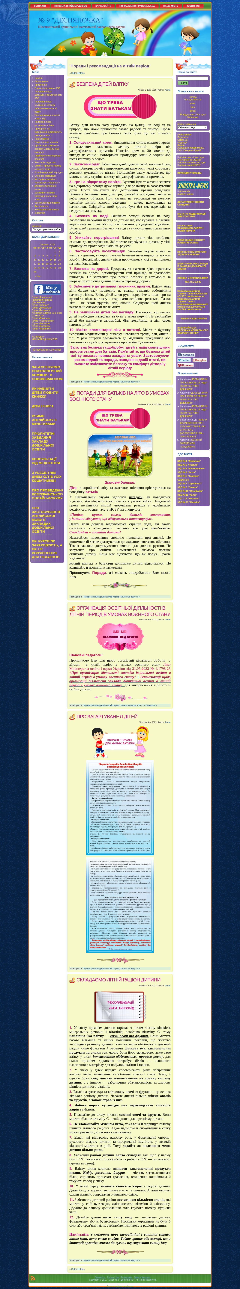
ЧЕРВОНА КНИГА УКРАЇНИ (46, 350)
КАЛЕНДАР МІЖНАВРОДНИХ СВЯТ (44, 338)
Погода (193, 97)
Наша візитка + (42, 138)
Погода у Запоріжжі (196, 116)
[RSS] (33, 1279)
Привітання (40, 85)
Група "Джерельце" (42, 307)
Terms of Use (113, 1277)
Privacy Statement (142, 1277)
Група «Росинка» (41, 310)
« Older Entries (77, 73)
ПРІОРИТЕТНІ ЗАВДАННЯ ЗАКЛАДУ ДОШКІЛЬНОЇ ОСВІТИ (43, 441)
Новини (38, 78)
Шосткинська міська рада (190, 157)
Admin (167, 90)
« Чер (38, 276)
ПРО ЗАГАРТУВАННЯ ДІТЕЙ (106, 716)
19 (43, 264)
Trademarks (126, 1277)
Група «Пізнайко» (41, 328)
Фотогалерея (41, 206)
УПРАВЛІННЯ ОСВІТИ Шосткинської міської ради (191, 161)
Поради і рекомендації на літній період (101, 382)
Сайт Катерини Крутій (189, 150)
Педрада (182, 142)
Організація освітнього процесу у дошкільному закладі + (46, 149)
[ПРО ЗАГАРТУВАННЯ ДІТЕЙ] (120, 741)
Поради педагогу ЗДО (130, 705)
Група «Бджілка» (41, 318)
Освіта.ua (182, 140)
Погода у (193, 99)
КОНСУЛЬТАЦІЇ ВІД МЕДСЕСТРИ (46, 461)
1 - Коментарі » (149, 705)
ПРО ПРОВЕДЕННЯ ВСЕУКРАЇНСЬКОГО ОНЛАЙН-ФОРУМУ (48, 494)
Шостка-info (183, 191)
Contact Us (100, 1277)
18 (39, 264)
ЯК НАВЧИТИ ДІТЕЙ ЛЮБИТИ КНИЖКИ (45, 392)
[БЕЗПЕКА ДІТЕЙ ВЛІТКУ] (120, 107)
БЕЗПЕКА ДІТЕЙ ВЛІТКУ (102, 84)
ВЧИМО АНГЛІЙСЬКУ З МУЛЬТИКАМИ (44, 420)
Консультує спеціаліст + (47, 182)
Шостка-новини (185, 194)
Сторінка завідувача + (46, 176)
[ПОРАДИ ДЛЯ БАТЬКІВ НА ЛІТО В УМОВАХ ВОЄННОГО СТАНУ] (120, 419)
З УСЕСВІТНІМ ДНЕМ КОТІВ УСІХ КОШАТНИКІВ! (47, 476)
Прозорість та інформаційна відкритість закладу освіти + (48, 132)
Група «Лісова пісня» (43, 321)
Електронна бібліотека (46, 209)
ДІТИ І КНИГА (43, 406)
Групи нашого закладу (46, 142)
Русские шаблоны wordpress (120, 1286)
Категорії (36, 226)
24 (35, 268)
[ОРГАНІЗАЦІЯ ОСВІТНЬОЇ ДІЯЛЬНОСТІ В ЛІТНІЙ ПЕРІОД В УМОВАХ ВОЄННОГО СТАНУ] (120, 637)
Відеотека (39, 213)
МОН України (184, 134)
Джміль (181, 145)
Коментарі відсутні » (130, 382)
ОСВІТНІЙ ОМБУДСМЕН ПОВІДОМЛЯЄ (191, 443)
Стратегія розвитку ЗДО (47, 88)
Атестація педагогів (45, 162)
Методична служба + (45, 179)
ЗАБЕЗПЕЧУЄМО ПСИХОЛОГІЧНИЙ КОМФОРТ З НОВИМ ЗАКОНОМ (47, 373)
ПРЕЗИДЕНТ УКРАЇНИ (189, 173)
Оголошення (41, 81)
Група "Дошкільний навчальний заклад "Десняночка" (42, 300)
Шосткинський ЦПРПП (189, 165)
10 (35, 259)
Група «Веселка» (41, 323)
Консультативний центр (47, 203)
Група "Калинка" (40, 305)
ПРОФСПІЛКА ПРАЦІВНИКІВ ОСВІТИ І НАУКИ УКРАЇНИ (190, 228)
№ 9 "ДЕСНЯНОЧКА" (70, 19)
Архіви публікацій (186, 124)
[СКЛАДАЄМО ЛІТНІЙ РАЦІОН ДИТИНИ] (120, 1006)
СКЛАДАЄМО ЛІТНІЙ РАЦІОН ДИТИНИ (118, 980)
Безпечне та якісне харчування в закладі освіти (45, 196)
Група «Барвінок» (41, 326)
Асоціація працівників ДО (190, 147)
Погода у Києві (188, 114)
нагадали (135, 497)
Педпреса (182, 137)
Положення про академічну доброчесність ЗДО (48, 95)
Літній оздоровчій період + (48, 172)
